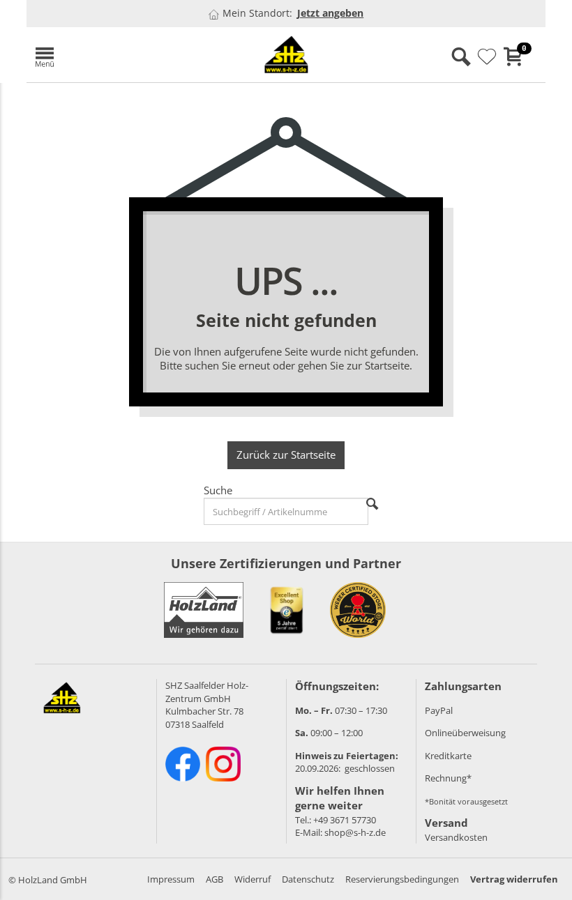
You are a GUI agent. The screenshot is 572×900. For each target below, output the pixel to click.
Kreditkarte (448, 755)
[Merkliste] (487, 57)
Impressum (171, 879)
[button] (110, 54)
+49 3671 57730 (344, 820)
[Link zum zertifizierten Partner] (287, 610)
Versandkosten (456, 837)
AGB (214, 879)
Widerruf (252, 879)
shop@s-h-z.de (355, 832)
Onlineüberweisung (465, 732)
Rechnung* (448, 778)
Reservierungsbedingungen (402, 879)
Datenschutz (308, 879)
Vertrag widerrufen (514, 879)
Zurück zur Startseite (286, 455)
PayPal (439, 710)
